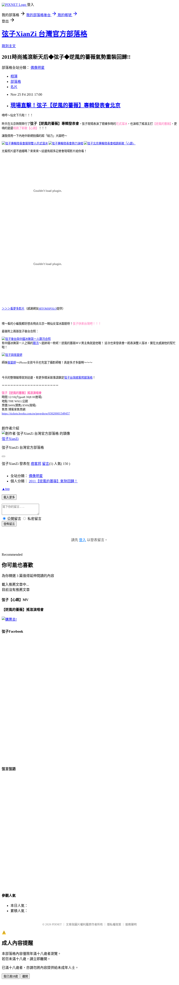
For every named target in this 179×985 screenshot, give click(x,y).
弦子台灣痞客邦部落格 (78, 377)
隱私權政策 (114, 924)
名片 (13, 87)
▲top (6, 489)
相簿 (13, 76)
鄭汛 (36, 343)
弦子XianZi (10, 439)
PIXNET (57, 924)
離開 (25, 976)
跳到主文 (9, 46)
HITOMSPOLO (48, 308)
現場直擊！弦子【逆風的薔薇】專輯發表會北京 (65, 105)
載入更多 (9, 497)
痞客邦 (36, 464)
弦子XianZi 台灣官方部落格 (44, 34)
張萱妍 (11, 362)
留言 (45, 464)
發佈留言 (9, 524)
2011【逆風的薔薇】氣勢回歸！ (53, 481)
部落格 (15, 81)
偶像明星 (38, 67)
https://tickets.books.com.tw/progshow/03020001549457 (36, 413)
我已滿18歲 (10, 976)
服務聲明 (131, 924)
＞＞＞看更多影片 (13, 308)
